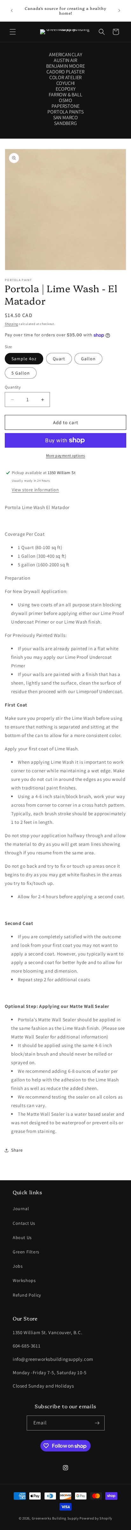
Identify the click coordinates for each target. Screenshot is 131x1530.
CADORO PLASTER (65, 72)
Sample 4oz (24, 359)
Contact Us (24, 1223)
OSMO (65, 100)
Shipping (11, 324)
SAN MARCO (65, 118)
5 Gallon (20, 373)
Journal (21, 1208)
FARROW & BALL (65, 95)
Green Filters (26, 1252)
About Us (22, 1237)
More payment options (65, 455)
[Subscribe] (97, 1423)
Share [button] (17, 1150)
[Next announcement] (119, 10)
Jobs (18, 1266)
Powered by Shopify (95, 1518)
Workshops (24, 1280)
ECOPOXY (65, 89)
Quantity (13, 387)
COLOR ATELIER (65, 77)
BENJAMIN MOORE (65, 66)
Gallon (88, 359)
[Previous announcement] (12, 10)
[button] (13, 32)
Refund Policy (27, 1295)
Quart (59, 359)
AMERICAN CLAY (65, 55)
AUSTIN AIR (65, 60)
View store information (35, 490)
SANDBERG (65, 123)
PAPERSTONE (65, 106)
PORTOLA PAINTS (65, 112)
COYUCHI (65, 83)
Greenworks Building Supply (55, 1518)
